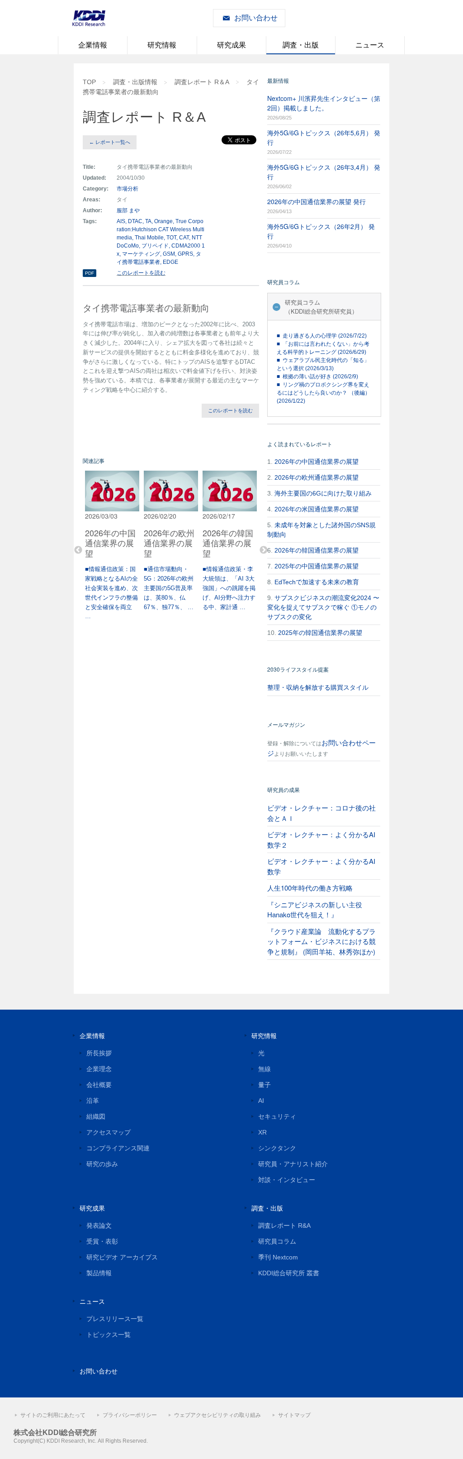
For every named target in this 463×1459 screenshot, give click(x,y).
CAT (184, 237)
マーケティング (141, 254)
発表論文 (99, 1225)
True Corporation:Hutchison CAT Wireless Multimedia (160, 229)
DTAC (135, 221)
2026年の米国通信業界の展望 (316, 509)
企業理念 (99, 1069)
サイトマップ (294, 1415)
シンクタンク (277, 1148)
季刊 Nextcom (278, 1257)
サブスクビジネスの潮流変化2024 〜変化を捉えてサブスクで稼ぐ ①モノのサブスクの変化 (323, 607)
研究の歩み (102, 1164)
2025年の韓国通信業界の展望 (320, 632)
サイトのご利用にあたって (52, 1415)
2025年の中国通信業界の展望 (316, 566)
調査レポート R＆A (202, 82)
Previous (78, 550)
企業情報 (92, 45)
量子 (264, 1084)
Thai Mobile (149, 237)
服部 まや (128, 210)
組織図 (95, 1116)
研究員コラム (277, 1241)
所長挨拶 (99, 1053)
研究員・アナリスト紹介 (293, 1164)
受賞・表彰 (102, 1241)
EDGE (170, 262)
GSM (169, 254)
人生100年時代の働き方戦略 (310, 887)
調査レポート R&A (284, 1225)
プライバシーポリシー (130, 1415)
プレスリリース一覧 (114, 1318)
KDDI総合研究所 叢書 (288, 1273)
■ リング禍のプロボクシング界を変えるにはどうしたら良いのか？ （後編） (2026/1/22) (323, 392)
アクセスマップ (108, 1132)
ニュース (369, 45)
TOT (171, 237)
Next (263, 550)
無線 (264, 1069)
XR (262, 1132)
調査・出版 (301, 45)
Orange (163, 221)
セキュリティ (277, 1116)
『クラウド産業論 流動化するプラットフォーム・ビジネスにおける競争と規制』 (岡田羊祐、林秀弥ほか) (321, 941)
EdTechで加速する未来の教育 (316, 582)
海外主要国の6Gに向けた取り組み (323, 493)
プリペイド (155, 246)
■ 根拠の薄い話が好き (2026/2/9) (317, 376)
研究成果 (231, 45)
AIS (121, 221)
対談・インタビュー (286, 1179)
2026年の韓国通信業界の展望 (316, 550)
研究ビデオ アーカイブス (122, 1257)
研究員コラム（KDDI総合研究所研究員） (321, 306)
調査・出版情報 (135, 82)
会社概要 (99, 1084)
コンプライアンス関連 (118, 1148)
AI (261, 1100)
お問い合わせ (256, 18)
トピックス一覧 (108, 1334)
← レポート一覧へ (109, 142)
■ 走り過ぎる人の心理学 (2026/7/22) (322, 336)
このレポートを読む (141, 273)
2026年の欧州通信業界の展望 (316, 477)
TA (148, 221)
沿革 (92, 1100)
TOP (89, 82)
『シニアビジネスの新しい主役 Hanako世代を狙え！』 (314, 910)
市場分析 (127, 189)
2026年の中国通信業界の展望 (316, 461)
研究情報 (161, 45)
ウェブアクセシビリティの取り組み (217, 1415)
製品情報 (99, 1273)
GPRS (185, 254)
